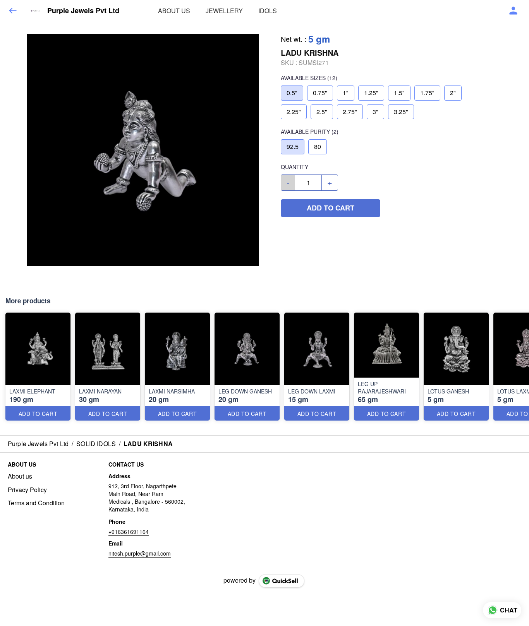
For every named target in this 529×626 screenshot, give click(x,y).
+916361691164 (128, 531)
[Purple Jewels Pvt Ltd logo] (35, 11)
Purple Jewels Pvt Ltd (83, 11)
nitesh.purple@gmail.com (139, 553)
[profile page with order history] (513, 11)
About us (20, 476)
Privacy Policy (27, 490)
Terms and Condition (36, 503)
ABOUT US (174, 10)
